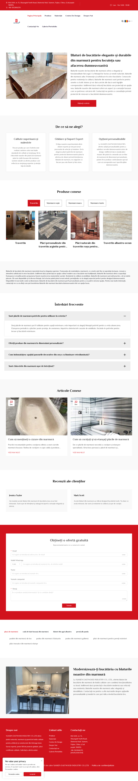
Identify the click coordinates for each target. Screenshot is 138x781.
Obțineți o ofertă (83, 103)
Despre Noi (88, 16)
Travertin (20, 242)
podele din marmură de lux (20, 638)
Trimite (69, 606)
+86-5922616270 (14, 8)
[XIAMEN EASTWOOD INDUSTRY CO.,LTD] (16, 21)
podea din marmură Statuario (48, 638)
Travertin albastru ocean (118, 242)
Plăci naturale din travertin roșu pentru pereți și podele (85, 244)
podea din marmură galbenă (77, 638)
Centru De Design (72, 16)
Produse (48, 16)
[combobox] (16, 564)
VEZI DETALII (20, 225)
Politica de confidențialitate (103, 765)
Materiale (58, 16)
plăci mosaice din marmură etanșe (23, 644)
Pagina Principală (34, 16)
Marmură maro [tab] (75, 203)
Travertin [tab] (34, 203)
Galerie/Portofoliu (49, 27)
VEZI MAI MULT (14, 453)
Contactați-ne (33, 27)
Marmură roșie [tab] (53, 203)
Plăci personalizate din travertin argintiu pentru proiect (53, 244)
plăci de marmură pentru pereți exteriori (110, 638)
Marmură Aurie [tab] (97, 203)
